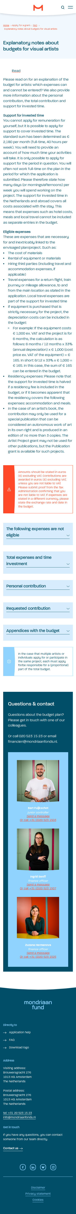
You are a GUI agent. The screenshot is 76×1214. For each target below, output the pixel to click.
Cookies (38, 1200)
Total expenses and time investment (29, 561)
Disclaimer (38, 1187)
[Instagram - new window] (53, 1167)
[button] (62, 7)
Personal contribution (26, 586)
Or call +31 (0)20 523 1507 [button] (38, 888)
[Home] (38, 8)
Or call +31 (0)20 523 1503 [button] (38, 820)
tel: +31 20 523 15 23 (17, 1113)
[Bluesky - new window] (43, 1167)
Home (6, 25)
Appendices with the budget (33, 631)
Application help (19, 1032)
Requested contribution (28, 609)
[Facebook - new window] (23, 1167)
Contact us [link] (10, 1148)
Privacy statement (38, 1193)
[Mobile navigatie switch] (70, 7)
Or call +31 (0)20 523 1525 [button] (38, 957)
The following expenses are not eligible (35, 532)
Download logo (18, 1047)
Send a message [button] (38, 816)
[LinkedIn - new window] (33, 1167)
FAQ (35, 25)
